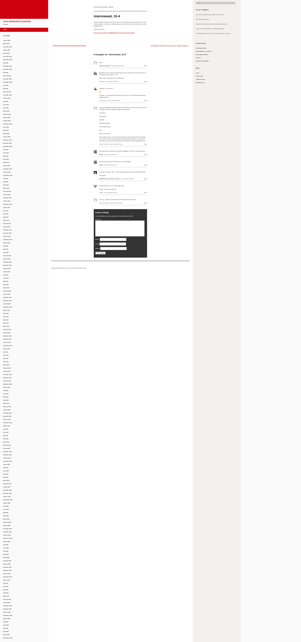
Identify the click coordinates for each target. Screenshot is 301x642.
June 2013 (6, 355)
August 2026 (6, 40)
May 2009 (5, 512)
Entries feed (199, 76)
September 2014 (7, 307)
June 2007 (6, 586)
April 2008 (6, 554)
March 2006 (6, 634)
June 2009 (6, 509)
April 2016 (6, 252)
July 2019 (5, 149)
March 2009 (6, 519)
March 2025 (6, 53)
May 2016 (5, 249)
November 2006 (7, 609)
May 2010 (5, 474)
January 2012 (6, 409)
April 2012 (6, 400)
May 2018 (5, 181)
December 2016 (7, 230)
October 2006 (7, 612)
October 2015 (7, 268)
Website (97, 248)
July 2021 (5, 101)
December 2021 (7, 95)
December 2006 (7, 605)
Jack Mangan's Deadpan (17, 21)
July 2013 (5, 352)
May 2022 (5, 88)
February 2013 (7, 368)
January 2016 (6, 258)
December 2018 (7, 169)
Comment (98, 219)
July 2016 (5, 246)
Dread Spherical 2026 (202, 54)
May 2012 (5, 397)
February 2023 (7, 75)
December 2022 (7, 79)
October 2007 (7, 573)
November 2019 (7, 143)
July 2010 (5, 467)
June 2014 (6, 316)
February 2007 (7, 599)
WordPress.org (200, 82)
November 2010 (7, 454)
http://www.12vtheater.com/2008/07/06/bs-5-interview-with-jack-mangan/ (114, 33)
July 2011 (5, 429)
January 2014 (6, 332)
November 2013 (7, 339)
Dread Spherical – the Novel (203, 51)
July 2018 (5, 178)
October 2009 (7, 496)
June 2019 (6, 152)
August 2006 (6, 618)
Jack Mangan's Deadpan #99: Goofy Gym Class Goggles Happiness (170, 45)
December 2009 (7, 490)
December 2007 (7, 567)
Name (97, 239)
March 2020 (6, 133)
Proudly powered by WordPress (59, 268)
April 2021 (6, 108)
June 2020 (6, 127)
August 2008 (6, 541)
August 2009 (6, 503)
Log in (197, 73)
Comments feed (200, 79)
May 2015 (5, 281)
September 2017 (7, 204)
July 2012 (5, 390)
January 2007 (6, 602)
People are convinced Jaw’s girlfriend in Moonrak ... (215, 19)
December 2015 (7, 262)
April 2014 (6, 323)
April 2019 (6, 159)
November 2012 (7, 377)
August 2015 (6, 271)
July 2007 (5, 583)
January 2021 (6, 117)
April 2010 (6, 477)
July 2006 (5, 621)
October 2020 (7, 120)
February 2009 (7, 522)
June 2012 (6, 393)
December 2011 (7, 413)
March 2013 (6, 365)
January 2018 (6, 194)
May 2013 (5, 358)
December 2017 (7, 197)
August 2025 (6, 50)
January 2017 (6, 226)
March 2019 (6, 162)
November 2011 (7, 416)
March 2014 (6, 326)
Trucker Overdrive (104, 144)
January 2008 (6, 564)
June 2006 (6, 625)
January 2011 (6, 448)
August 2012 (6, 387)
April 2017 (6, 217)
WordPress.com (82, 268)
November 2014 (7, 300)
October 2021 (7, 98)
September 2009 (7, 499)
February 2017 (7, 223)
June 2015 (6, 278)
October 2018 (7, 172)
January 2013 (6, 371)
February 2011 (7, 445)
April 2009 (6, 515)
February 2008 (7, 560)
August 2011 (6, 426)
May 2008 (5, 551)
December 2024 (7, 56)
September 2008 (7, 538)
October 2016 (7, 236)
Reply (145, 65)
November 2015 (7, 265)
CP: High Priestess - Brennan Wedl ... (211, 33)
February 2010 (7, 483)
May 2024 (5, 63)
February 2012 (7, 406)
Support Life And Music (202, 61)
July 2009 (5, 506)
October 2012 (7, 381)
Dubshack (102, 81)
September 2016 (7, 239)
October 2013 (7, 342)
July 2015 (5, 275)
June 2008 (6, 548)
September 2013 (7, 345)
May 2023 (5, 72)
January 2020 (6, 136)
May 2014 (5, 320)
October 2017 (7, 201)
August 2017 (6, 207)
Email (97, 244)
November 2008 (7, 532)
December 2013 (7, 336)
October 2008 (7, 535)
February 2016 (7, 255)
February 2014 (7, 329)
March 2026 (6, 43)
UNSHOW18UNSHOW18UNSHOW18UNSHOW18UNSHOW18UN (68, 45)
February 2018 (7, 191)
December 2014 (7, 297)
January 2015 (6, 294)
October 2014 (7, 303)
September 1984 (7, 638)
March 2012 (6, 403)
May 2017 (5, 214)
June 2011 (6, 432)
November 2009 (7, 493)
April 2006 (6, 631)
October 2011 (7, 419)
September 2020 (7, 124)
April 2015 (6, 284)
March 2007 (6, 596)
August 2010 (6, 464)
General (111, 7)
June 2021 (6, 104)
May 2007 (5, 589)
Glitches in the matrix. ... (204, 14)
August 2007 (6, 580)
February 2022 (7, 91)
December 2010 (7, 451)
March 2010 (6, 480)
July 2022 (5, 85)
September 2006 (7, 615)
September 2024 (7, 59)
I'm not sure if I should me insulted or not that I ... (219, 28)
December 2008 (7, 528)
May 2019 (5, 156)
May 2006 (5, 628)
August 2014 (6, 310)
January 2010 (6, 487)
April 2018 (6, 185)
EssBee (101, 192)
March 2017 (6, 220)
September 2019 (7, 146)
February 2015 (7, 291)
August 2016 (6, 242)
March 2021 (6, 111)
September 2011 (7, 422)
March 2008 (6, 557)
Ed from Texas (103, 100)
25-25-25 (198, 57)
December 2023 (7, 66)
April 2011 (5, 438)
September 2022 (7, 82)
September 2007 (7, 577)
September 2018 (7, 175)
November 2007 (7, 570)
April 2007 (6, 593)
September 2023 (7, 69)
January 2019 (6, 165)
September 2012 (7, 384)
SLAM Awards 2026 (201, 48)
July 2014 (5, 313)
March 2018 (6, 188)
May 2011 (5, 435)
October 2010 (7, 458)
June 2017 (6, 210)
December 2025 (7, 46)
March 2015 (6, 287)
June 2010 (6, 471)
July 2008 (5, 544)
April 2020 (6, 130)
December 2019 (7, 140)
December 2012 (7, 374)
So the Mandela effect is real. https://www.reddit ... (212, 24)
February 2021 (7, 114)
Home (5, 29)
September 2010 (7, 461)
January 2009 (6, 525)
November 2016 (7, 233)
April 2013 (6, 361)
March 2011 (6, 442)
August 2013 (6, 348)
